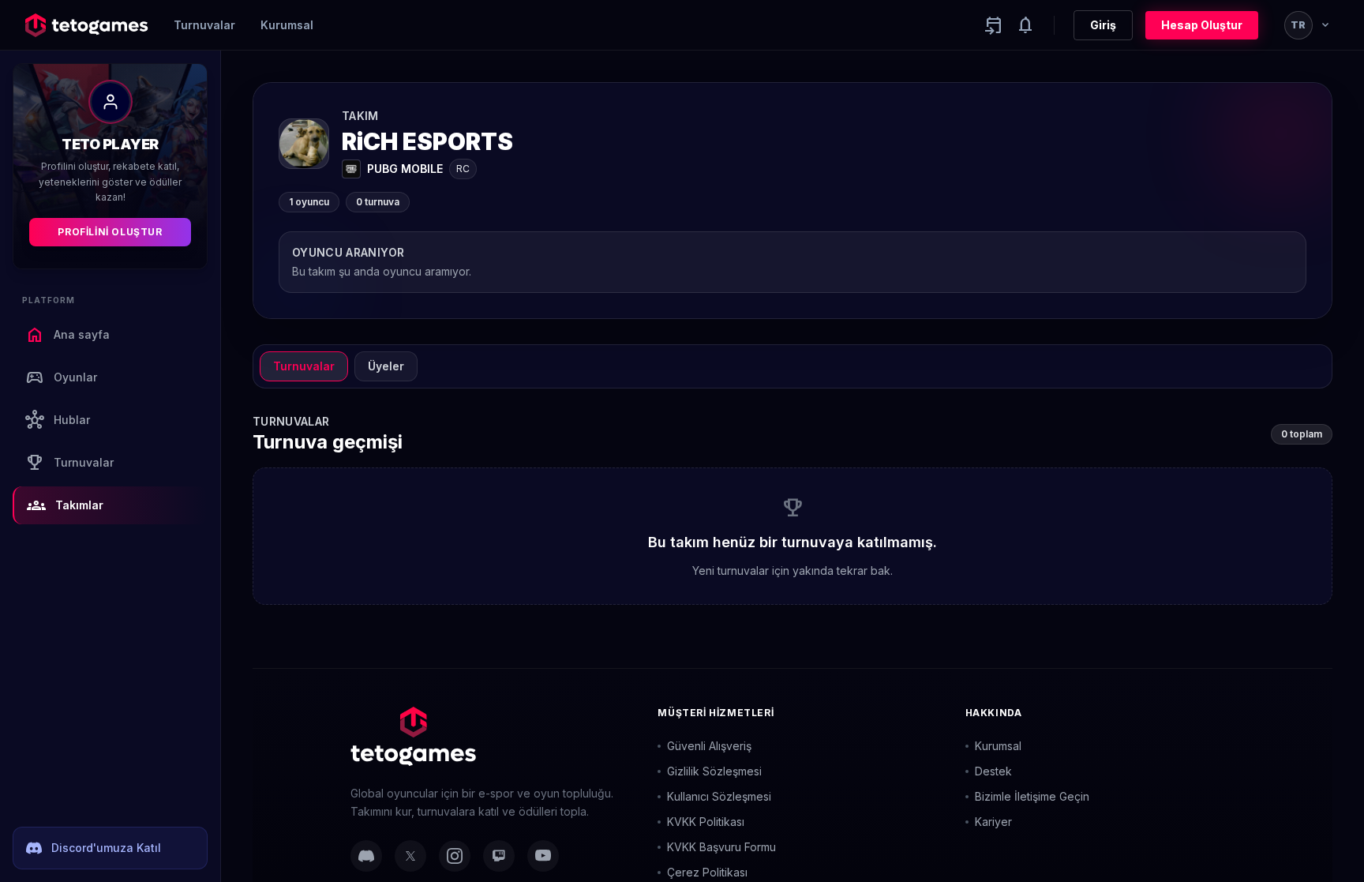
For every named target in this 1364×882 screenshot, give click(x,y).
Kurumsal (286, 25)
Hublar (57, 420)
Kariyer (993, 821)
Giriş (1103, 25)
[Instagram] (454, 856)
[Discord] (366, 856)
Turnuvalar (204, 25)
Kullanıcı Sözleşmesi (719, 796)
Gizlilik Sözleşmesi (714, 771)
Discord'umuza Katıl (106, 847)
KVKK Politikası (705, 821)
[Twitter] (410, 856)
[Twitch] (499, 856)
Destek (993, 771)
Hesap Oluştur (1201, 25)
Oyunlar (61, 377)
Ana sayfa (67, 335)
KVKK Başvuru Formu (721, 847)
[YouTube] (543, 856)
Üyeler (386, 366)
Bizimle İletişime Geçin (1032, 796)
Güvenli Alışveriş (709, 746)
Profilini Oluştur (110, 232)
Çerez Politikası (707, 872)
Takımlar (65, 505)
